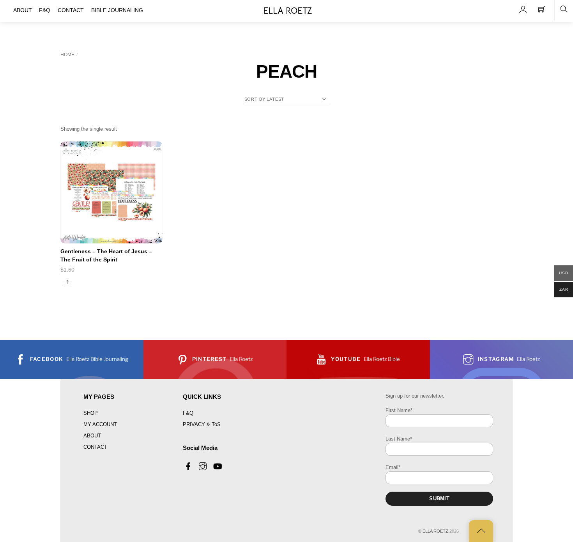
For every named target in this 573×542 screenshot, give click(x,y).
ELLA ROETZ (435, 531)
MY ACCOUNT (100, 424)
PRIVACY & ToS (202, 424)
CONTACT (95, 447)
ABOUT (92, 436)
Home (67, 54)
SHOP (90, 413)
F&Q (188, 413)
